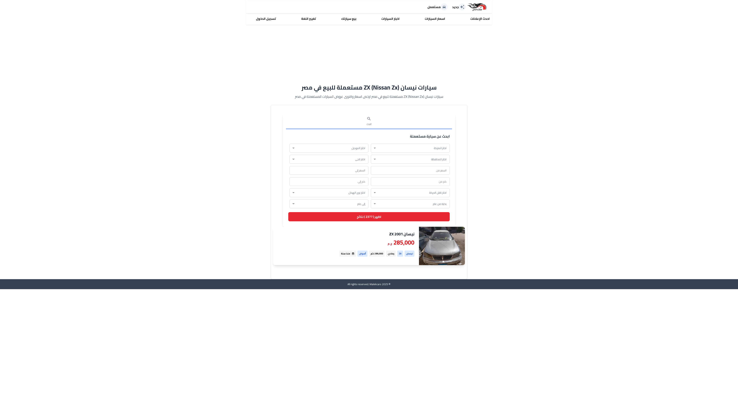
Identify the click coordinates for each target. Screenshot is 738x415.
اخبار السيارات (390, 18)
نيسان (409, 253)
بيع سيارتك (348, 18)
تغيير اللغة (308, 18)
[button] (443, 261)
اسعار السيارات (435, 18)
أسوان (362, 253)
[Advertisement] (369, 52)
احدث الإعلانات (480, 18)
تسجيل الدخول (266, 18)
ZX (400, 253)
